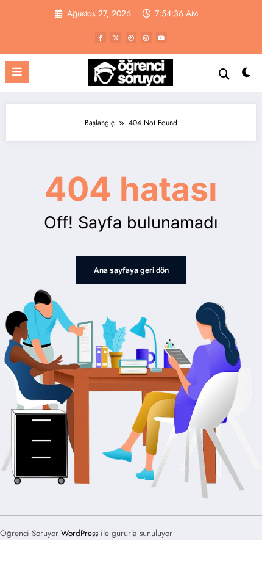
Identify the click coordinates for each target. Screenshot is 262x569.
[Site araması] (224, 74)
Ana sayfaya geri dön (131, 270)
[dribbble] (131, 37)
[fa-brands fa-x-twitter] (115, 37)
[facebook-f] (100, 37)
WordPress (79, 533)
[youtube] (161, 37)
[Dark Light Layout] (246, 75)
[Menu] (17, 72)
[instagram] (146, 37)
